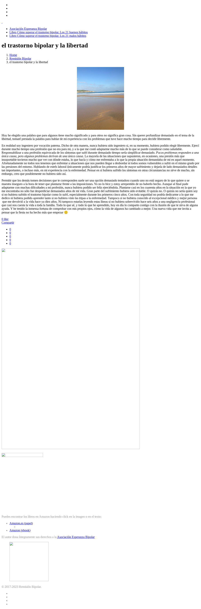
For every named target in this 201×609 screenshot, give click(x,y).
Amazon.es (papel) (21, 523)
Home (13, 55)
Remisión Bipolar (20, 58)
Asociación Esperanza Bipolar (28, 28)
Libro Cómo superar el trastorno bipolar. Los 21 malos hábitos (47, 35)
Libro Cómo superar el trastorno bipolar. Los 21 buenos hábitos (48, 32)
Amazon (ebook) (19, 530)
